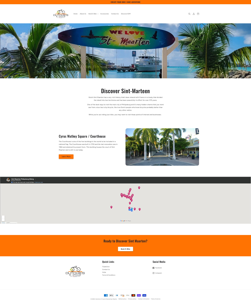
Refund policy (122, 299)
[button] (93, 14)
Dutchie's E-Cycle (100, 299)
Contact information (143, 299)
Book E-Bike (125, 249)
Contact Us (106, 269)
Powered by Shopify (111, 299)
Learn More (66, 156)
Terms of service (155, 299)
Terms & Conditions (108, 275)
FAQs (104, 272)
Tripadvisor (106, 266)
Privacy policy (132, 299)
